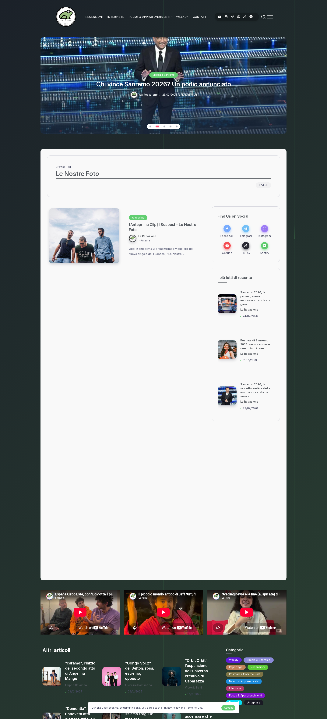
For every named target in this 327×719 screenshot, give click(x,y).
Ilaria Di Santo (249, 401)
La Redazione (149, 99)
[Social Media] (220, 17)
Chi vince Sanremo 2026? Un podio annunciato (253, 344)
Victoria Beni (193, 687)
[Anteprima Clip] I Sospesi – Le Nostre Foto (162, 227)
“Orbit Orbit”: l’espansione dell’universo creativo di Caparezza (196, 670)
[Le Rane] (66, 16)
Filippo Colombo (76, 685)
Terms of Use (194, 707)
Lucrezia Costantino (138, 685)
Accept (228, 707)
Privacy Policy (171, 707)
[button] (150, 126)
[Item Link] (84, 235)
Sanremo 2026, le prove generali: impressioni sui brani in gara (163, 84)
